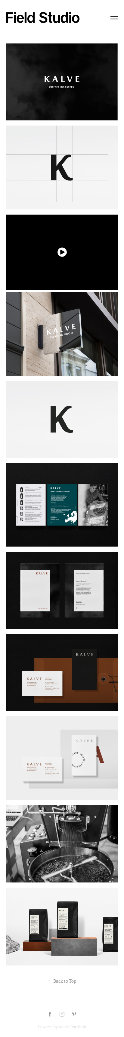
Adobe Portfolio (72, 1027)
